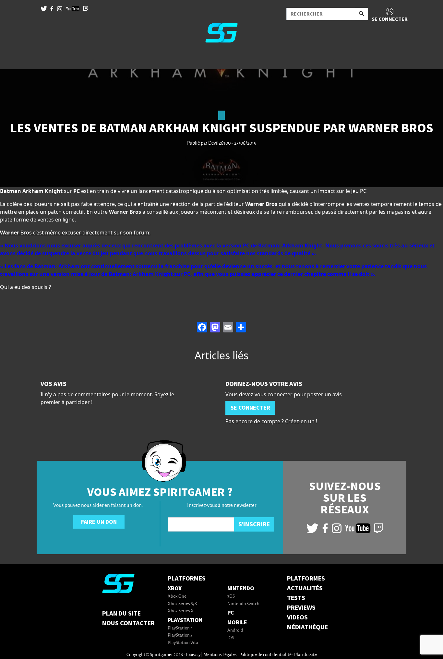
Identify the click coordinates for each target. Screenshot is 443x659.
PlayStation (185, 620)
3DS (231, 596)
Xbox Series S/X (182, 604)
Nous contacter (128, 623)
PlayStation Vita (183, 643)
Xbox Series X (181, 611)
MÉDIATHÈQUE (307, 627)
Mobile (237, 622)
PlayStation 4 (180, 628)
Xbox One (177, 596)
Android (235, 630)
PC (230, 613)
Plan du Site (121, 613)
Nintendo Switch (243, 604)
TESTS (296, 598)
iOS (230, 638)
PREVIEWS (301, 607)
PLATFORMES (306, 578)
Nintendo (240, 588)
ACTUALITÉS (305, 588)
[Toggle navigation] (13, 58)
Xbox (175, 588)
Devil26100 (219, 143)
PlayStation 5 (180, 635)
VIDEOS (297, 617)
